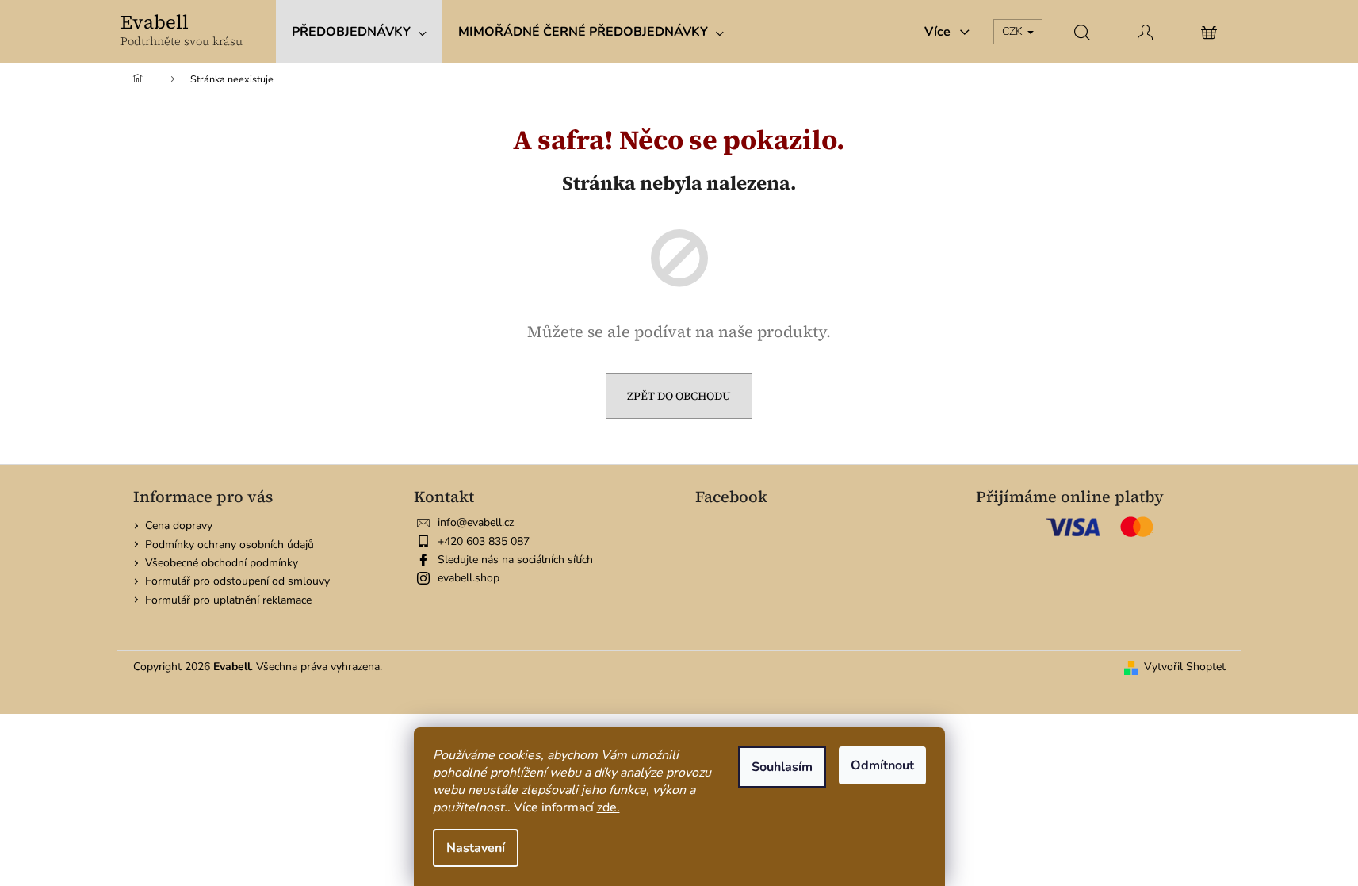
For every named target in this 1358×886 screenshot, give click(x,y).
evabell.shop (468, 577)
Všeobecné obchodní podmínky (221, 562)
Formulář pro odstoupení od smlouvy (237, 581)
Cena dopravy (178, 525)
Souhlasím (782, 767)
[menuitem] (359, 31)
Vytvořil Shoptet (1185, 666)
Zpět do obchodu (679, 396)
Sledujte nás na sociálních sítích (515, 559)
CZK (1014, 31)
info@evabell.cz (476, 522)
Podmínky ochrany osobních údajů (229, 544)
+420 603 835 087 (484, 541)
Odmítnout (882, 765)
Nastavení (475, 848)
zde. (608, 807)
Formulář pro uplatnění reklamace (228, 600)
